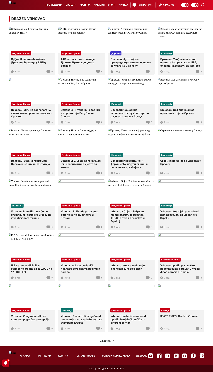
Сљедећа (105, 340)
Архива (123, 5)
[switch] (185, 5)
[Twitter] (176, 355)
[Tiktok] (193, 355)
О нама (25, 355)
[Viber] (201, 356)
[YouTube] (150, 355)
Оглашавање (86, 355)
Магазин (99, 5)
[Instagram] (167, 355)
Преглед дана (54, 5)
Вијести (71, 5)
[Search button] (202, 5)
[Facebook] (159, 355)
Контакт (64, 355)
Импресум (44, 355)
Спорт (111, 5)
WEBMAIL (141, 355)
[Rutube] (184, 355)
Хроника (85, 5)
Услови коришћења (116, 355)
